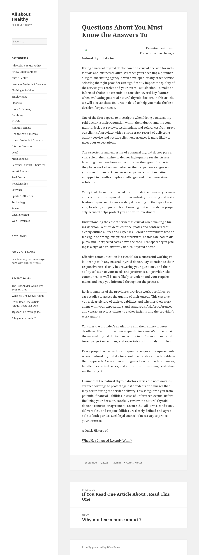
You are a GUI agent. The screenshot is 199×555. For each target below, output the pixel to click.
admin (117, 462)
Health (16, 121)
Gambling (17, 115)
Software (17, 190)
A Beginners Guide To (24, 318)
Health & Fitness (21, 127)
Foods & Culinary (22, 109)
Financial (17, 103)
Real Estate (18, 177)
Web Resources (21, 221)
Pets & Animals (20, 171)
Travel (15, 208)
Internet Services (22, 146)
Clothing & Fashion (23, 90)
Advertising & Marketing (26, 65)
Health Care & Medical (25, 134)
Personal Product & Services (28, 165)
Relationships (20, 183)
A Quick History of (95, 431)
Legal (15, 152)
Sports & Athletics (22, 196)
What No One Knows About (28, 295)
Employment (19, 96)
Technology (18, 202)
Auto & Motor (20, 78)
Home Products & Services (27, 140)
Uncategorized (20, 214)
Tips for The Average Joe (26, 312)
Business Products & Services (29, 84)
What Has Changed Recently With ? (107, 441)
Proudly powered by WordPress (101, 547)
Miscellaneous (20, 158)
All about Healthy (21, 16)
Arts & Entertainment (24, 71)
